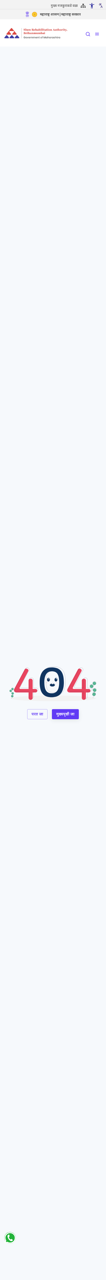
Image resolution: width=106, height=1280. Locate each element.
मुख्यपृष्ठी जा (65, 713)
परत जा (37, 713)
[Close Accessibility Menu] (92, 5)
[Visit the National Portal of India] (27, 14)
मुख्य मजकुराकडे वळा (64, 5)
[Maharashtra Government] (34, 14)
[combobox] (100, 5)
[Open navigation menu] (97, 34)
